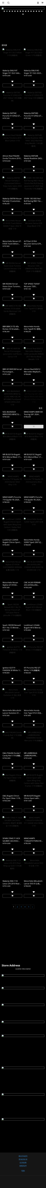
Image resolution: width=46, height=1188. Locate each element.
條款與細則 (23, 1156)
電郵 (23, 1171)
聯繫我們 (23, 1166)
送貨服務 (23, 1162)
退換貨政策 (23, 1159)
